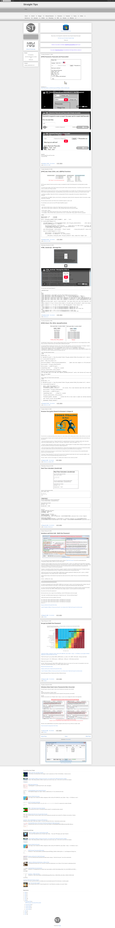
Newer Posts (44, 736)
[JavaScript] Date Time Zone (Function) (35, 868)
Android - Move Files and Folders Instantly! (35, 772)
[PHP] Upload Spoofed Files (33, 784)
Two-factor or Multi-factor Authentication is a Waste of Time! (38, 862)
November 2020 (28, 904)
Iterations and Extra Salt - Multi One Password (55, 533)
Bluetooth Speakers (50, 15)
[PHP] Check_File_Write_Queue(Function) (54, 323)
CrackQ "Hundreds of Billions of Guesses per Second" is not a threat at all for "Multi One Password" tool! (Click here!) (61, 607)
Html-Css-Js (27, 18)
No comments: (52, 163)
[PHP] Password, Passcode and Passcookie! (55, 57)
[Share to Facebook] (60, 163)
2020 (26, 900)
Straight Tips (30, 4)
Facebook (68, 15)
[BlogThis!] (58, 163)
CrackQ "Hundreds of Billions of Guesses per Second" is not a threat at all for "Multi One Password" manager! (47, 778)
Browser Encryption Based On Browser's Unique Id (57, 411)
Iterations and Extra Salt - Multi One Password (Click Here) (51, 668)
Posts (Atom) (68, 739)
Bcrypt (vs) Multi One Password (51, 623)
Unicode (64, 18)
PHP (58, 18)
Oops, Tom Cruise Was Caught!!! (34, 883)
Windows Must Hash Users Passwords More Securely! (58, 687)
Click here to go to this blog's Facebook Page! (66, 38)
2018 (26, 912)
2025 (26, 892)
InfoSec (43, 18)
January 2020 (28, 909)
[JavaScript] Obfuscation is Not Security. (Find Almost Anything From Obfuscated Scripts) (44, 823)
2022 (26, 897)
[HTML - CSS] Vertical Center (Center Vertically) (36, 808)
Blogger (40, 15)
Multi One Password (70, 560)
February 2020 (28, 907)
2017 (26, 914)
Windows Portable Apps (30, 49)
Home (26, 9)
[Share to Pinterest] (61, 163)
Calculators (59, 15)
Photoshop (51, 18)
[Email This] (57, 163)
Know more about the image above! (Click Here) (49, 725)
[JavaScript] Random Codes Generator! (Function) (37, 790)
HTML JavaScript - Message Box (51, 247)
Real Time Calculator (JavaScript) (51, 468)
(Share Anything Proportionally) (66, 762)
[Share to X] (59, 163)
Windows (72, 18)
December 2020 (28, 901)
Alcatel (26, 15)
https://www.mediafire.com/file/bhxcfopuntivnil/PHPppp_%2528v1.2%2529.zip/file (55, 87)
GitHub (81, 15)
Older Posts (88, 736)
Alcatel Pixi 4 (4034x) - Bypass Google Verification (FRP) (38, 832)
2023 (26, 895)
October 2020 (28, 906)
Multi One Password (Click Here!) (47, 666)
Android (33, 15)
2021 (26, 898)
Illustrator (36, 18)
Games (75, 15)
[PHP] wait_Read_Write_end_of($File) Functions (56, 171)
